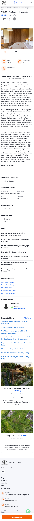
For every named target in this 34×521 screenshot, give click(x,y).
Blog (2, 478)
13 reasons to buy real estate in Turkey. (14, 349)
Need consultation (17, 517)
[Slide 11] (18, 53)
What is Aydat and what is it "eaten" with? (14, 327)
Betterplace (14, 306)
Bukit (21, 394)
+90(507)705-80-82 (11, 500)
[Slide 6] (7, 53)
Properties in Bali (6, 288)
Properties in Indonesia (8, 290)
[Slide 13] (22, 53)
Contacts (4, 480)
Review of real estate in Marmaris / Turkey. (15, 353)
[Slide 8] (11, 53)
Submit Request (20, 3)
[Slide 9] (13, 53)
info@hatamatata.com (11, 506)
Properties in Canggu (8, 285)
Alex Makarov (15, 304)
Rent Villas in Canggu (8, 293)
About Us (4, 483)
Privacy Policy (5, 488)
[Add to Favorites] (14, 18)
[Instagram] (3, 472)
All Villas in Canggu (7, 282)
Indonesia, (16, 394)
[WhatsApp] (28, 511)
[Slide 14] (24, 53)
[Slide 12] (20, 53)
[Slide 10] (15, 53)
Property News (7, 318)
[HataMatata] (4, 462)
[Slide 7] (9, 53)
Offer (2, 485)
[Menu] (31, 2)
